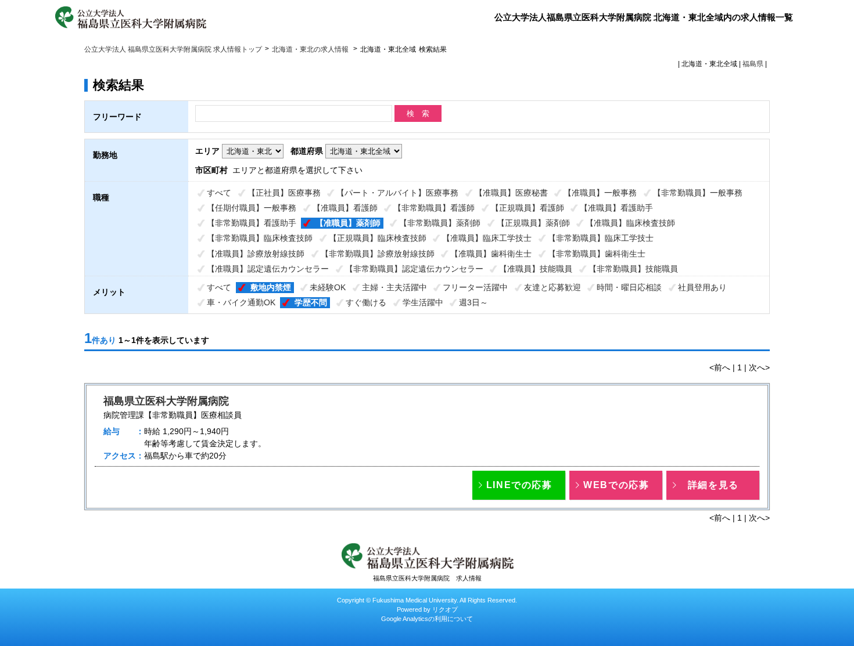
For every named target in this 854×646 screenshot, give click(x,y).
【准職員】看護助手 (616, 207)
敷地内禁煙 (270, 287)
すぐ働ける (366, 302)
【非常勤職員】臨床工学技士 (601, 238)
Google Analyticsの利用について (427, 618)
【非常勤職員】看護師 (434, 207)
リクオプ (445, 609)
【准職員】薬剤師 (348, 223)
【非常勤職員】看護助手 (251, 223)
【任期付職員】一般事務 (251, 207)
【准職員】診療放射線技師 (255, 253)
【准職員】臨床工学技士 (487, 238)
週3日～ (473, 302)
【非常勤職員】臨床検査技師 (260, 238)
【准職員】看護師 (345, 207)
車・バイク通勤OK (241, 302)
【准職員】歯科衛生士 (491, 253)
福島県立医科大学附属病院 (166, 401)
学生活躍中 (423, 302)
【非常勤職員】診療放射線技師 (378, 253)
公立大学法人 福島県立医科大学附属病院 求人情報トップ (173, 49)
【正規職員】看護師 (527, 207)
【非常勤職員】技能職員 (633, 268)
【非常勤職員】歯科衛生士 (596, 253)
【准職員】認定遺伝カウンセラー (268, 268)
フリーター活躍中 (475, 287)
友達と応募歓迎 (552, 287)
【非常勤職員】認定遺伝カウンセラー (414, 268)
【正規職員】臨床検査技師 (377, 238)
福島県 (752, 64)
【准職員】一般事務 (600, 192)
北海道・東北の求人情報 (311, 49)
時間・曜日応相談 (629, 287)
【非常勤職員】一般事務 (697, 192)
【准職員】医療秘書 (511, 192)
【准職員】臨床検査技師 (630, 223)
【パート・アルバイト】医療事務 (397, 192)
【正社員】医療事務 (284, 192)
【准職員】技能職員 (535, 268)
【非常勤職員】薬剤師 (439, 223)
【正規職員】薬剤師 (533, 223)
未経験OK (328, 287)
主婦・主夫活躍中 (394, 287)
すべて (219, 192)
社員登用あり (702, 287)
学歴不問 (311, 302)
